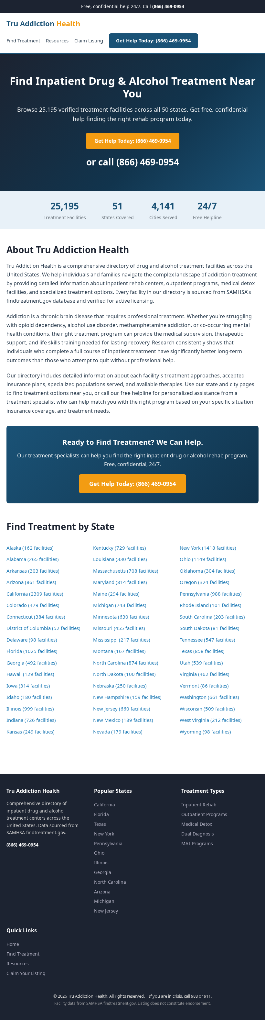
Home (12, 944)
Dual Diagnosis (197, 834)
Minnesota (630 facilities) (121, 616)
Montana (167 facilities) (119, 651)
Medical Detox (196, 824)
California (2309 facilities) (34, 593)
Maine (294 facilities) (116, 593)
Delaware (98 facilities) (31, 639)
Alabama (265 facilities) (32, 559)
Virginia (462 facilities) (204, 674)
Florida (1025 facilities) (32, 651)
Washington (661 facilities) (209, 697)
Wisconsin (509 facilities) (207, 708)
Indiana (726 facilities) (31, 720)
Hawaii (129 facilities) (30, 674)
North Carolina (110, 882)
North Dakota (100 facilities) (124, 674)
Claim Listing (88, 40)
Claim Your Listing (26, 973)
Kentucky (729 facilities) (119, 547)
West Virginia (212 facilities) (211, 720)
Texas (100, 824)
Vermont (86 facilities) (204, 685)
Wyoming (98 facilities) (205, 731)
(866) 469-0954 (168, 6)
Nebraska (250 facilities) (120, 685)
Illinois (101, 862)
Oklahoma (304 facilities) (208, 570)
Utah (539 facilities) (201, 662)
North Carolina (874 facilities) (125, 662)
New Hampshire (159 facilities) (127, 697)
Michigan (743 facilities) (119, 605)
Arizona (102, 892)
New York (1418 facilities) (208, 547)
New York (104, 834)
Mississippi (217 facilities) (121, 639)
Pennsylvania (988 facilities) (211, 593)
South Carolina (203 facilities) (212, 616)
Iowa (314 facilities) (28, 685)
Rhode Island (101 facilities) (210, 605)
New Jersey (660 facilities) (121, 708)
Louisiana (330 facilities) (120, 559)
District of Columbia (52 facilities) (43, 628)
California (104, 804)
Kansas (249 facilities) (30, 731)
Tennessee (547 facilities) (207, 639)
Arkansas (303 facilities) (32, 570)
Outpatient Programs (204, 814)
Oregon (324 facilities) (204, 582)
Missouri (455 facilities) (119, 628)
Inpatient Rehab (199, 804)
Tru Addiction (43, 23)
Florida (101, 814)
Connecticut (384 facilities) (35, 616)
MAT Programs (197, 843)
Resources (57, 40)
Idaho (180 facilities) (29, 697)
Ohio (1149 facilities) (203, 559)
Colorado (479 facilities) (32, 605)
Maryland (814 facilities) (120, 582)
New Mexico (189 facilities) (123, 720)
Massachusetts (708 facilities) (125, 570)
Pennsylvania (108, 843)
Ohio (99, 853)
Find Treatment (23, 40)
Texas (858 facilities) (202, 651)
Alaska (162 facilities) (30, 547)
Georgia (102, 872)
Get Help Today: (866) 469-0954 (153, 40)
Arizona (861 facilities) (31, 582)
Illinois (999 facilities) (30, 708)
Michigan (104, 901)
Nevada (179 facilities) (118, 731)
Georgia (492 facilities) (31, 662)
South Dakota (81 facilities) (209, 628)
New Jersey (106, 911)
